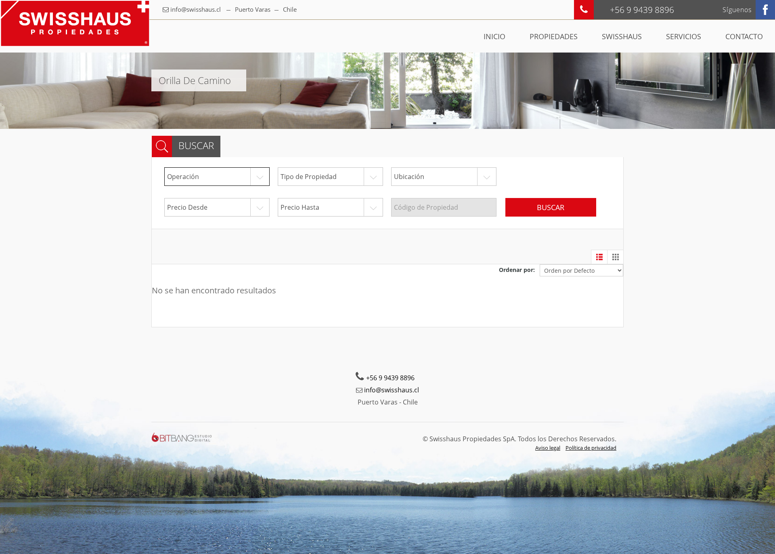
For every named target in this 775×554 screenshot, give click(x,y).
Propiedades (554, 36)
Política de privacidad (591, 447)
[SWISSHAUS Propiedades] (74, 23)
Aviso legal (547, 447)
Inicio (494, 36)
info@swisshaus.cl (195, 9)
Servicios (683, 36)
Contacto (744, 36)
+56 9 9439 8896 (390, 377)
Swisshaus (622, 36)
